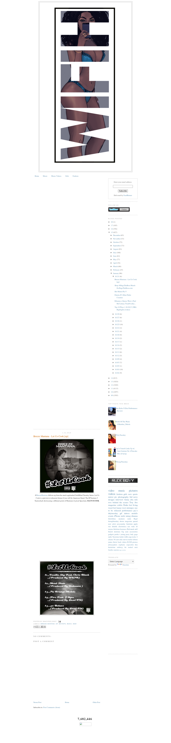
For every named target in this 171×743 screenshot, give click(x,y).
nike (121, 539)
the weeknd (129, 547)
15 (112, 232)
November (117, 238)
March (115, 266)
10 (112, 392)
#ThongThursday (121, 462)
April (115, 263)
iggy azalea (122, 550)
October (116, 242)
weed (110, 507)
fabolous (116, 529)
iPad (128, 529)
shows (122, 521)
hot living (133, 505)
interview (119, 499)
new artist (112, 524)
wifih (126, 537)
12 (112, 385)
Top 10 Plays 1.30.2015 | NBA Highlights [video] (125, 308)
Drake (125, 505)
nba (131, 499)
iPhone (117, 516)
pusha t (117, 534)
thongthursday (113, 521)
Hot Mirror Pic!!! (121, 291)
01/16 (117, 345)
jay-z (135, 510)
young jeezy (125, 534)
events (110, 516)
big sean (125, 531)
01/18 (117, 338)
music (69, 624)
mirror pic (112, 497)
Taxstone (115, 537)
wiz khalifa (112, 526)
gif (121, 513)
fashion (119, 494)
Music (45, 176)
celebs (119, 505)
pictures (133, 490)
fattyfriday (112, 519)
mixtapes (130, 507)
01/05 (117, 366)
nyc (136, 507)
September (117, 245)
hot (114, 507)
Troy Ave (133, 502)
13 (112, 381)
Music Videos (56, 176)
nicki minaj (126, 516)
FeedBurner (128, 195)
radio (110, 537)
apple (136, 524)
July (115, 252)
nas (129, 526)
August (116, 249)
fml (131, 497)
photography (123, 497)
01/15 (117, 348)
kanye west (121, 507)
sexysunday (121, 524)
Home (37, 176)
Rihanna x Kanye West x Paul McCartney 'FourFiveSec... (125, 302)
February (116, 270)
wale (133, 526)
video (111, 490)
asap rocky (132, 537)
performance (127, 510)
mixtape (62, 624)
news (135, 497)
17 (112, 225)
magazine (112, 505)
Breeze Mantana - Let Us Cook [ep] (50, 436)
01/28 (117, 314)
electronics (122, 526)
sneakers (121, 519)
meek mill (134, 529)
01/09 (117, 359)
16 (112, 229)
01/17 (117, 341)
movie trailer (128, 539)
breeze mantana (48, 624)
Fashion (75, 176)
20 (112, 222)
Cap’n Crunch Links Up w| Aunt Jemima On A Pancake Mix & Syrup (126, 451)
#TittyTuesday (120, 435)
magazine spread (131, 521)
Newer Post (37, 702)
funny (126, 499)
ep (57, 624)
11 (112, 388)
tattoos (127, 513)
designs (111, 499)
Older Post (96, 702)
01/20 (117, 335)
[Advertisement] (123, 611)
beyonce (123, 529)
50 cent (116, 539)
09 (112, 395)
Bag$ (136, 519)
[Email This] (34, 626)
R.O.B (129, 542)
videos (111, 494)
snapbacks (121, 545)
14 (112, 378)
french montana (114, 531)
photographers (112, 545)
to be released (114, 510)
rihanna (134, 516)
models (135, 513)
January (116, 273)
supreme (116, 550)
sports (135, 494)
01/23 (117, 328)
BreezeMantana (42, 495)
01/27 (117, 317)
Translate (125, 565)
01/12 (117, 355)
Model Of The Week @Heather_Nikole (122, 422)
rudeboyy (120, 547)
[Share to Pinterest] (44, 626)
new (74, 624)
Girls (67, 176)
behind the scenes (121, 502)
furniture (129, 524)
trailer (121, 537)
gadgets (111, 534)
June (115, 256)
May (115, 259)
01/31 (117, 276)
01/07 (117, 362)
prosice (135, 542)
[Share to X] (39, 626)
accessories (134, 531)
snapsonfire (130, 545)
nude (129, 519)
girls (125, 494)
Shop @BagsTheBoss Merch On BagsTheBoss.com (125, 286)
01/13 (117, 352)
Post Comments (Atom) (51, 707)
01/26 (117, 321)
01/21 (117, 331)
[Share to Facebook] (42, 626)
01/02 (117, 373)
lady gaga (134, 534)
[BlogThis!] (37, 626)
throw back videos (120, 542)
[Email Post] (59, 621)
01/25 (117, 324)
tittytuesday (113, 513)
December (117, 235)
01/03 (117, 369)
